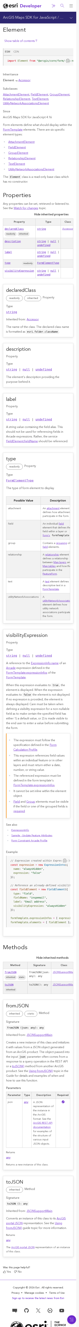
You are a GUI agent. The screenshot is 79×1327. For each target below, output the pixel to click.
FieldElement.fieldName (22, 441)
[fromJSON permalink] (32, 1006)
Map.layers (59, 562)
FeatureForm (50, 574)
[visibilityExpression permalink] (51, 635)
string (41, 228)
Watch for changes (26, 208)
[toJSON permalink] (27, 1182)
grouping (61, 543)
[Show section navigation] (71, 17)
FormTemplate (13, 129)
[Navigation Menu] (71, 1319)
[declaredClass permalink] (40, 290)
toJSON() (18, 1066)
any (26, 1102)
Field (16, 801)
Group (30, 801)
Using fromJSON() (41, 1071)
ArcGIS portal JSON (23, 1247)
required (19, 811)
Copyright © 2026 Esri (26, 1287)
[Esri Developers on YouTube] (61, 1310)
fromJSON (10, 972)
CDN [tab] (16, 52)
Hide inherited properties (51, 214)
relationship (52, 555)
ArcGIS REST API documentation (42, 1125)
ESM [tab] (7, 52)
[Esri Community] (14, 1310)
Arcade (11, 668)
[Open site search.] (62, 6)
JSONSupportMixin (64, 972)
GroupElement (59, 94)
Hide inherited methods (52, 957)
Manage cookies (34, 1293)
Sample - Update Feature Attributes (31, 835)
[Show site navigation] (71, 6)
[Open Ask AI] (53, 5)
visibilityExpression (19, 270)
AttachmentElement (16, 94)
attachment (53, 508)
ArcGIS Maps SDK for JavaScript (30, 17)
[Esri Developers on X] (38, 1310)
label (8, 252)
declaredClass (14, 228)
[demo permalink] (33, 195)
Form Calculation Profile (35, 747)
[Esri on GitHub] (26, 1310)
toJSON (9, 984)
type (7, 262)
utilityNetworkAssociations (58, 601)
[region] (38, 61)
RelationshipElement (16, 99)
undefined (43, 245)
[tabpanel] (38, 62)
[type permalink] (20, 459)
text (47, 581)
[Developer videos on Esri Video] (50, 1310)
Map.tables (49, 566)
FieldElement (39, 94)
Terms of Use (57, 1293)
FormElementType (48, 262)
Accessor (24, 80)
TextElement (40, 99)
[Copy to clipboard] (68, 60)
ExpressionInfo (20, 830)
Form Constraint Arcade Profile (29, 841)
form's (46, 535)
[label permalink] (20, 399)
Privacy (16, 1293)
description (13, 241)
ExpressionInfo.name (45, 663)
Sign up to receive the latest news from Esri (38, 1298)
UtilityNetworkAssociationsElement (26, 103)
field (61, 524)
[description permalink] (34, 349)
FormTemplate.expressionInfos (26, 672)
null (53, 241)
